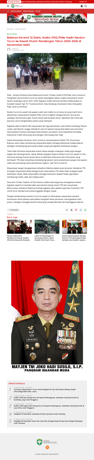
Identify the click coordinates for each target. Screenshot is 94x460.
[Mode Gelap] (82, 6)
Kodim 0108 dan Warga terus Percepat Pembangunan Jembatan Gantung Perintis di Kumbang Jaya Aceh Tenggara (46, 399)
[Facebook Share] (67, 210)
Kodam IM (15, 49)
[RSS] (47, 448)
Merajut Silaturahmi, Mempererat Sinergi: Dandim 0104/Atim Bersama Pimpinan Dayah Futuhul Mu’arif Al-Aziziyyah (18, 238)
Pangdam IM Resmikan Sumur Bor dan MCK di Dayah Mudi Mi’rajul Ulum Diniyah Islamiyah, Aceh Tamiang (48, 422)
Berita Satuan (12, 34)
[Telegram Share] (80, 210)
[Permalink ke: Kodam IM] (9, 49)
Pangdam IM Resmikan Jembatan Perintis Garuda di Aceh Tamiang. (28, 2)
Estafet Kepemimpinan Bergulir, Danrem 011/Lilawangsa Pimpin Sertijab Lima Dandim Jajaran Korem (74, 238)
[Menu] (8, 6)
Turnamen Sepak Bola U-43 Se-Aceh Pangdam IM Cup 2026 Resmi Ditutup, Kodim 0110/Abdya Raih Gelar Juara (45, 390)
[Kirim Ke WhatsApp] (85, 210)
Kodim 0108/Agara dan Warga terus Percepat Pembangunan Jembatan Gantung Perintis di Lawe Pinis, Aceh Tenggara (49, 407)
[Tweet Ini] (71, 210)
